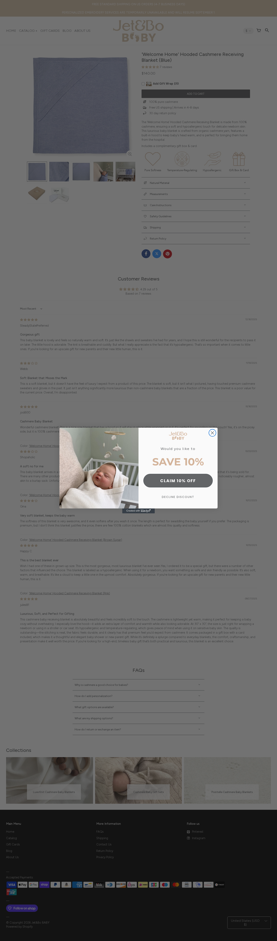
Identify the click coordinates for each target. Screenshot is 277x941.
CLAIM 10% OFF (178, 481)
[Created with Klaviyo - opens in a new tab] (138, 510)
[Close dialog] (212, 432)
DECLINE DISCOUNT (178, 497)
